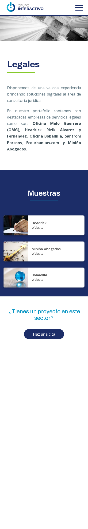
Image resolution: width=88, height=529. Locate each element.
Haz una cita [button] (44, 334)
